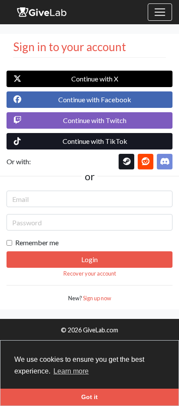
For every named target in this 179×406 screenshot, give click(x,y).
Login (89, 259)
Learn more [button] (71, 371)
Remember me (37, 242)
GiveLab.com (100, 330)
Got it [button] (89, 396)
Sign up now (97, 298)
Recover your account (89, 273)
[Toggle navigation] (160, 12)
